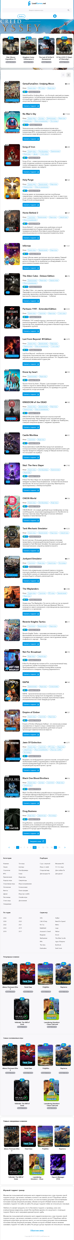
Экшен (5, 867)
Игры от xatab (44, 867)
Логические (7, 887)
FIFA (41, 941)
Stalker (57, 918)
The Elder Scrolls (60, 938)
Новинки (6, 863)
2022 (4, 925)
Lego (56, 928)
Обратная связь (37, 1230)
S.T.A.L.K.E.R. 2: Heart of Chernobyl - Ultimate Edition (64, 58)
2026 (4, 918)
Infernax (27, 245)
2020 (4, 928)
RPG (4, 874)
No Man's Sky (29, 114)
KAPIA (26, 682)
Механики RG (59, 863)
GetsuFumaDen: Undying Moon (38, 83)
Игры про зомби (24, 894)
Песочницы (6, 897)
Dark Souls (58, 948)
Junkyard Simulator (32, 558)
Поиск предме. (23, 890)
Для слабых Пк (60, 870)
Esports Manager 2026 (58, 1178)
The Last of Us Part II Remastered (46, 58)
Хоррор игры (7, 880)
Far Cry (42, 925)
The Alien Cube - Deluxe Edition (38, 276)
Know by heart (30, 372)
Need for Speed (60, 921)
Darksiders (43, 948)
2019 (20, 928)
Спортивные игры (9, 884)
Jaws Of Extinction (32, 742)
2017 (20, 931)
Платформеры (23, 870)
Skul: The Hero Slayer (33, 465)
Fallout (57, 931)
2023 (20, 921)
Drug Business (30, 811)
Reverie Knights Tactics (34, 621)
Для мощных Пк (45, 874)
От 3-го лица (59, 867)
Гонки (20, 874)
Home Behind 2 (30, 213)
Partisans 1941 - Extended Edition (39, 309)
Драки (5, 894)
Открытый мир (44, 870)
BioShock (58, 945)
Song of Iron (29, 147)
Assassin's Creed (45, 931)
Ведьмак (42, 935)
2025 (20, 918)
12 (43, 847)
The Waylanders (31, 589)
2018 (4, 931)
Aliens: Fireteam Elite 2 (10, 988)
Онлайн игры (23, 897)
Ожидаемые (7, 904)
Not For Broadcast (32, 652)
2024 (4, 921)
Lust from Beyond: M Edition (37, 339)
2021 (20, 925)
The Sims (42, 945)
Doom (57, 935)
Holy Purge (28, 180)
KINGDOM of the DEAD (35, 402)
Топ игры (21, 863)
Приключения (7, 877)
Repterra (64, 987)
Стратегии (6, 870)
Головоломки (23, 887)
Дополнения (23, 900)
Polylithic (46, 987)
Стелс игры (7, 900)
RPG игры (42, 88)
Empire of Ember (31, 712)
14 (52, 847)
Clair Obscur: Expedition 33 (11, 58)
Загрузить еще (36, 841)
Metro (57, 925)
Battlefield (43, 928)
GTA (41, 918)
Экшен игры (32, 88)
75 (59, 847)
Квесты (5, 890)
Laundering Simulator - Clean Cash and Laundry (52, 1023)
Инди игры (22, 877)
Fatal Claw (28, 987)
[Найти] (68, 10)
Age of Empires (60, 941)
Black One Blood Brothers (36, 778)
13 (47, 847)
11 (39, 847)
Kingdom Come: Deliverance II (28, 58)
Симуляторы (23, 880)
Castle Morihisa (30, 435)
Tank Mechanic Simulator (35, 528)
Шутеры (21, 867)
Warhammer (43, 938)
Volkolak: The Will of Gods (22, 1023)
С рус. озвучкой (45, 863)
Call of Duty (43, 921)
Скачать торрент (30, 106)
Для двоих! (59, 874)
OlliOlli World (29, 498)
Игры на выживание (25, 884)
